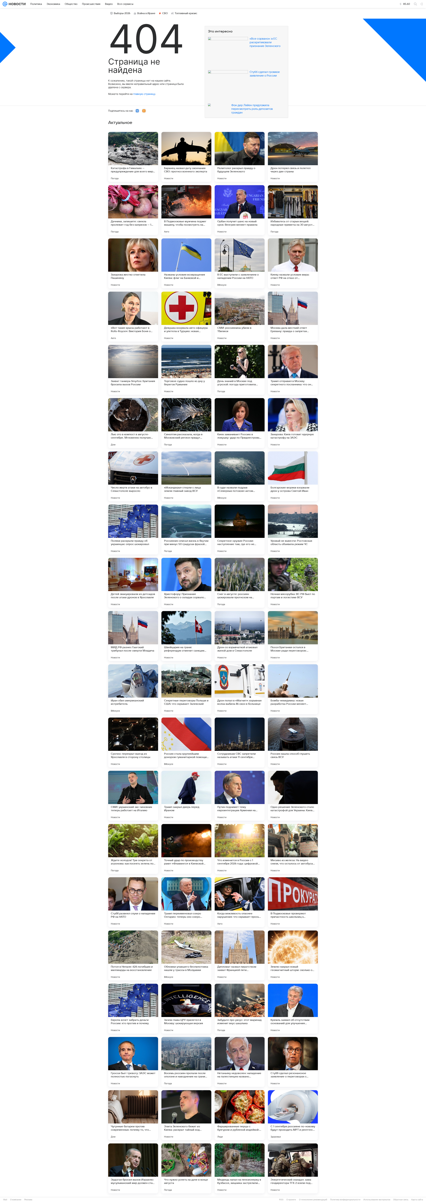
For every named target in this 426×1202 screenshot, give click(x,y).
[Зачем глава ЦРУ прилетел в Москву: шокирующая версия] (186, 1009)
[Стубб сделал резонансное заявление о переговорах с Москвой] (293, 1062)
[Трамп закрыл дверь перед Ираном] (186, 796)
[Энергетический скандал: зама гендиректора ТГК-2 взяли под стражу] (293, 1168)
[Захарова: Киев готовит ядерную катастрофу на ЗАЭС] (293, 423)
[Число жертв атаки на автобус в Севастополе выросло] (133, 476)
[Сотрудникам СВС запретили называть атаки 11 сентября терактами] (240, 742)
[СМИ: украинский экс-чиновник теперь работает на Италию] (133, 796)
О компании (15, 1200)
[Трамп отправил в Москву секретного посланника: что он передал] (293, 370)
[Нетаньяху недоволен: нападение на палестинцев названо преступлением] (240, 1062)
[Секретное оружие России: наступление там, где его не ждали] (240, 530)
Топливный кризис (186, 13)
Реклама (28, 1200)
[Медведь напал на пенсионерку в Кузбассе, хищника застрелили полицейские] (240, 1168)
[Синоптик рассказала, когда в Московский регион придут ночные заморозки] (186, 423)
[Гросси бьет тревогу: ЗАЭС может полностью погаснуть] (133, 1062)
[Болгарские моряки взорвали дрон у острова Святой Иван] (293, 476)
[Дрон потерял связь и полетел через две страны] (293, 157)
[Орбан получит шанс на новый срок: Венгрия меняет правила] (240, 210)
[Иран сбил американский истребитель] (133, 689)
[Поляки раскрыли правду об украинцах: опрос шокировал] (133, 530)
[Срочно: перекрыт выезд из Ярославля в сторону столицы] (133, 742)
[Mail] (5, 4)
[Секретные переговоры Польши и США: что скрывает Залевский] (186, 689)
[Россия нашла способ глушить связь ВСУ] (293, 742)
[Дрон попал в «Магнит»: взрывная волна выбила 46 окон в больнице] (240, 689)
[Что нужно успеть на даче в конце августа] (186, 1168)
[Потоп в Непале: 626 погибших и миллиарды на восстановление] (133, 955)
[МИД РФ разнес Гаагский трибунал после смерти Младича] (133, 636)
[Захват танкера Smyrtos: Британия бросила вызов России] (133, 370)
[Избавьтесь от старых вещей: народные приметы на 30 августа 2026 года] (293, 210)
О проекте (291, 1200)
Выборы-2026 (122, 13)
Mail (5, 1200)
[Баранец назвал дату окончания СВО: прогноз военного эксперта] (186, 157)
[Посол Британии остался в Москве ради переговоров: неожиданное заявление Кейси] (293, 636)
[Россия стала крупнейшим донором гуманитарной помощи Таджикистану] (186, 742)
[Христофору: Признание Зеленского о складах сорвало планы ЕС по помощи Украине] (186, 583)
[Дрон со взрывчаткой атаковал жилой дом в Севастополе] (240, 636)
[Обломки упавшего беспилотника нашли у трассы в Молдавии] (186, 955)
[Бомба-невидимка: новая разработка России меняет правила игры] (293, 689)
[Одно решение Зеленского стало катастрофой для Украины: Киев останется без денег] (293, 796)
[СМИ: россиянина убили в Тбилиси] (240, 317)
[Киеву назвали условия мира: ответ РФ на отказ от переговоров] (293, 263)
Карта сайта (417, 1200)
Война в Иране (146, 13)
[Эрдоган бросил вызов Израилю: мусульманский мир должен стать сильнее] (133, 1168)
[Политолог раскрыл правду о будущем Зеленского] (240, 157)
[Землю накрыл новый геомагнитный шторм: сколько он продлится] (293, 955)
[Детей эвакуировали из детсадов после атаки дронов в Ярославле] (133, 583)
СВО (165, 13)
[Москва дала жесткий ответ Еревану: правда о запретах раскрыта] (293, 317)
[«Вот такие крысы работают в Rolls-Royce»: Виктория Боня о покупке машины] (133, 317)
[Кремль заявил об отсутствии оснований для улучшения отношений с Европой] (293, 1009)
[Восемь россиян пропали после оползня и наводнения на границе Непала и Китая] (186, 1062)
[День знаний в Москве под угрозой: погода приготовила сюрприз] (240, 370)
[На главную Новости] (16, 4)
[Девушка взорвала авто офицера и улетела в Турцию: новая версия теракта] (186, 317)
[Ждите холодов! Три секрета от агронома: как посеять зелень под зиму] (133, 849)
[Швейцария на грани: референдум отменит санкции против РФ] (186, 636)
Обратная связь (400, 1200)
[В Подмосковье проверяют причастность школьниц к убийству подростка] (293, 902)
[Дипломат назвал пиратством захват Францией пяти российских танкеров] (240, 955)
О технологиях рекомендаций (313, 1200)
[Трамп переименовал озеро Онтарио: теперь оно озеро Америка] (186, 902)
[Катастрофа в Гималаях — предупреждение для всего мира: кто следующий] (133, 157)
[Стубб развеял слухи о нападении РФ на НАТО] (133, 902)
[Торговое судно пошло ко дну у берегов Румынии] (186, 370)
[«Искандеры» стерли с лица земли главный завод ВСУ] (186, 476)
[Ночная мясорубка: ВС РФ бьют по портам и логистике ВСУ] (293, 583)
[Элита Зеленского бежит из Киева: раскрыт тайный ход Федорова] (186, 1115)
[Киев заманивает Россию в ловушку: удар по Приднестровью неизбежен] (240, 423)
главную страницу (144, 93)
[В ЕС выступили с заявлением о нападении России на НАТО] (240, 263)
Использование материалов (376, 1200)
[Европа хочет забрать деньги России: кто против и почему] (133, 1009)
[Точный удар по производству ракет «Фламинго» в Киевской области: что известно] (186, 849)
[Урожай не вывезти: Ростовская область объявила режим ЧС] (293, 530)
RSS (281, 1200)
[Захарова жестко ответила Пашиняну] (133, 263)
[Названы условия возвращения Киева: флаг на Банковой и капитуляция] (186, 263)
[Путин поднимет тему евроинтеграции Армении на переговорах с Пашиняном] (240, 796)
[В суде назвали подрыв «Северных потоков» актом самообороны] (240, 476)
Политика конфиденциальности (345, 1200)
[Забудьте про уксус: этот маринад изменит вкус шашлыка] (240, 1009)
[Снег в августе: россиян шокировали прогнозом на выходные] (240, 583)
